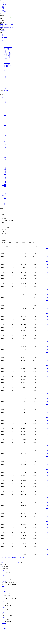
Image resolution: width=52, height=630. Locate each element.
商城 (3, 10)
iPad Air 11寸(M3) (7, 64)
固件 (3, 6)
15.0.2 (5, 125)
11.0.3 (5, 181)
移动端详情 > (7, 24)
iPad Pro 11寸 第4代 (7, 54)
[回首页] (1, 0)
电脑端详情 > (2, 24)
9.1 (4, 203)
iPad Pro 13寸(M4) (7, 42)
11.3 (5, 173)
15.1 (5, 124)
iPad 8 (5, 74)
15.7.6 (5, 109)
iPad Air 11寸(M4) (7, 63)
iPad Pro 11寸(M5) (7, 52)
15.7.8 (5, 107)
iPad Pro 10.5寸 (7, 50)
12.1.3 (5, 164)
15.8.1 (5, 105)
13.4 (5, 148)
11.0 (5, 184)
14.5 (5, 133)
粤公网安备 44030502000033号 (5, 562)
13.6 (5, 144)
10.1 (5, 192)
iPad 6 (5, 76)
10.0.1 (5, 194)
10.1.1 (5, 191)
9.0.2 (5, 204)
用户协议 (23, 557)
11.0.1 (5, 183)
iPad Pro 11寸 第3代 (7, 55)
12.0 (5, 168)
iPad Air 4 (6, 67)
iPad (3, 35)
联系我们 (5, 557)
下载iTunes (19, 557)
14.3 (5, 137)
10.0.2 (5, 193)
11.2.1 (5, 176)
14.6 (5, 131)
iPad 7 (5, 75)
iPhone (3, 34)
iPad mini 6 (6, 83)
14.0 (5, 140)
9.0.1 (5, 205)
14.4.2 (5, 134)
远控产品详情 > (3, 30)
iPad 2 (5, 80)
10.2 (5, 190)
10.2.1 (5, 189)
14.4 (5, 136)
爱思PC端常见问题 (14, 557)
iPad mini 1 (6, 88)
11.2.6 (5, 174)
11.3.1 (5, 172)
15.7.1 (5, 114)
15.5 (5, 117)
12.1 (5, 166)
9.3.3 (5, 198)
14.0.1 (5, 139)
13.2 (5, 152)
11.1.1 (5, 179)
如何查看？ (6, 90)
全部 (3, 96)
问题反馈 (9, 557)
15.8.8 (5, 98)
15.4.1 (5, 118)
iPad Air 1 (6, 69)
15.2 (5, 123)
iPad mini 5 (6, 84)
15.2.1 (5, 122)
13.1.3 (5, 153)
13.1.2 (5, 154)
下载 (47, 248)
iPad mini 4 (6, 85)
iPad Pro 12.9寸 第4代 (8, 46)
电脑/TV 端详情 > (3, 27)
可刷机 (3, 211)
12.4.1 (5, 159)
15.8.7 (5, 99)
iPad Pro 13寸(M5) (7, 41)
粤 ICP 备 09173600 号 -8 (15, 562)
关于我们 (2, 557)
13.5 (5, 146)
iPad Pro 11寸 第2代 (7, 56)
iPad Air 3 (6, 68)
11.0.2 (5, 182)
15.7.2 (5, 113)
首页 (3, 2)
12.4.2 (5, 158)
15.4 (5, 119)
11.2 (5, 177)
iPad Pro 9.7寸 (6, 51)
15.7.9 (5, 106)
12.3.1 (5, 161)
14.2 (5, 138)
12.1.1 (5, 165)
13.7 (5, 142)
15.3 (5, 121)
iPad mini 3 (6, 86)
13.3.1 (5, 149)
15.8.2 (5, 104)
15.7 (5, 115)
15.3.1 (5, 120)
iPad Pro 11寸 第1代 (7, 57)
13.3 (5, 150)
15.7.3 (5, 112)
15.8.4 (5, 102)
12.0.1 (5, 167)
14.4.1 (5, 135)
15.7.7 (5, 108)
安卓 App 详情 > (13, 24)
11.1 (5, 180)
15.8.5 (5, 101)
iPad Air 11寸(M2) (7, 65)
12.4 (5, 160)
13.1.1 (5, 155)
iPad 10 (5, 72)
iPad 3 (5, 79)
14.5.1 (5, 132)
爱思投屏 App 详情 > (10, 27)
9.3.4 (5, 197)
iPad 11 (5, 71)
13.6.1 (5, 143)
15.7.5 (5, 110)
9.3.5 (5, 196)
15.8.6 (5, 100)
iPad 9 (5, 73)
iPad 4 (5, 78)
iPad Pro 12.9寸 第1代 (8, 49)
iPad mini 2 (6, 87)
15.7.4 (5, 111)
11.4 (5, 171)
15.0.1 (5, 126)
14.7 (5, 130)
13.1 (5, 156)
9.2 (4, 202)
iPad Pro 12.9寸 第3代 (8, 47)
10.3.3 (5, 186)
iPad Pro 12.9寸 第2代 (8, 48)
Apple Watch (4, 37)
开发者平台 (4, 11)
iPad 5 (5, 77)
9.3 (4, 200)
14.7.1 (5, 129)
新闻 (3, 8)
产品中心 (4, 4)
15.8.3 (5, 103)
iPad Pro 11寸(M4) (7, 53)
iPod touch (4, 36)
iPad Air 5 (6, 66)
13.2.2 (5, 151)
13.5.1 (5, 145)
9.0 (4, 206)
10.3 (5, 188)
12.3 (5, 162)
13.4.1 (5, 147)
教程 (3, 7)
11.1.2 (5, 178)
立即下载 (4, 575)
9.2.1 (5, 201)
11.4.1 (5, 170)
